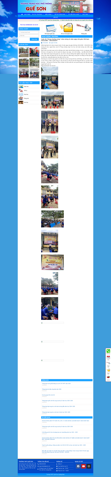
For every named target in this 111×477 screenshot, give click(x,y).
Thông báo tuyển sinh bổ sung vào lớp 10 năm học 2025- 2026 (57, 400)
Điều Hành (48, 14)
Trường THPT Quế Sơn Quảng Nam (55, 474)
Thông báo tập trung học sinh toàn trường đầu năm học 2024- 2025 (58, 406)
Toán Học (26, 86)
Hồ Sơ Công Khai (60, 14)
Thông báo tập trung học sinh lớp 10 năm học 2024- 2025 (56, 412)
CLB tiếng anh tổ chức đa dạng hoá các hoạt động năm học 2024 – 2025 (60, 432)
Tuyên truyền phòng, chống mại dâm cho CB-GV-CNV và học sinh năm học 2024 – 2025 (64, 445)
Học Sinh (85, 14)
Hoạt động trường (50, 36)
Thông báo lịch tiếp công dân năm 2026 (51, 389)
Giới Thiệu (27, 14)
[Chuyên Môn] (108, 371)
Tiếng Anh (26, 98)
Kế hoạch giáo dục (50, 33)
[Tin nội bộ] (108, 378)
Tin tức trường (37, 14)
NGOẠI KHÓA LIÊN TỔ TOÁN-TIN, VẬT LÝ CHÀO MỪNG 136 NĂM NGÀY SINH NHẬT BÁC (65, 420)
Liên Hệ (55, 17)
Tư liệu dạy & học (73, 14)
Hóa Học (26, 94)
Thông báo (84, 33)
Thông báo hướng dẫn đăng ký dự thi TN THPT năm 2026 (56, 383)
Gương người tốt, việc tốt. (48, 395)
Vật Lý (25, 90)
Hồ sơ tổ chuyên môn (66, 33)
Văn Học (26, 102)
